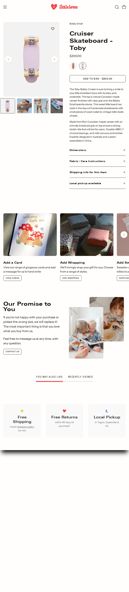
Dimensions (78, 150)
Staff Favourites (97, 496)
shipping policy (25, 426)
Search (96, 474)
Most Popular (97, 490)
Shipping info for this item (88, 172)
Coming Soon (96, 507)
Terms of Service (32, 546)
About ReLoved (32, 535)
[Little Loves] (64, 7)
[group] (64, 247)
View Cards (12, 278)
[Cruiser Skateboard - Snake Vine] (73, 66)
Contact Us (12, 351)
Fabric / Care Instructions (87, 161)
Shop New (97, 479)
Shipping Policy (32, 552)
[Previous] (8, 59)
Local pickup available (85, 183)
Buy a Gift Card (97, 501)
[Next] (54, 59)
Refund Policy (32, 557)
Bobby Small (76, 23)
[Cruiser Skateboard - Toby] (7, 105)
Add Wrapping (70, 278)
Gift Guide (97, 485)
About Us (32, 530)
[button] (116, 7)
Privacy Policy (32, 541)
